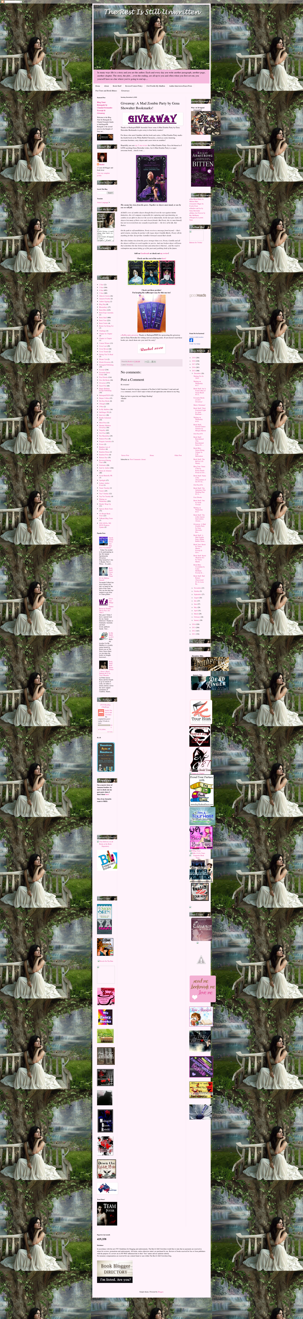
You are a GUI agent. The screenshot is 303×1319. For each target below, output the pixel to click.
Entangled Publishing (106, 365)
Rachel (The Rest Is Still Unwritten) (108, 712)
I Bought (102, 404)
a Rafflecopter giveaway (129, 335)
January (197, 620)
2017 (194, 364)
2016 (194, 367)
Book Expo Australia (106, 313)
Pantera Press (103, 439)
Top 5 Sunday (104, 493)
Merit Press (103, 422)
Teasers (101, 491)
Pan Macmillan (104, 436)
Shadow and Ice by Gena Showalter (196, 209)
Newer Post (125, 455)
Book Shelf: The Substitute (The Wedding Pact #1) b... (200, 491)
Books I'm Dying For (106, 326)
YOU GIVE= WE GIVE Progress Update (105, 525)
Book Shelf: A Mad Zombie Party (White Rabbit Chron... (200, 538)
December (197, 373)
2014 (194, 624)
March (196, 614)
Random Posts (104, 454)
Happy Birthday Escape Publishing (105, 389)
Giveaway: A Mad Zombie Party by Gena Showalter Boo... (200, 528)
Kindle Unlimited (105, 418)
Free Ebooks (103, 377)
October (197, 591)
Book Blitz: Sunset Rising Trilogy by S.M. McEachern (199, 452)
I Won (101, 406)
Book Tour (102, 320)
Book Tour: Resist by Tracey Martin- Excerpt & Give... (200, 548)
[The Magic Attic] (201, 971)
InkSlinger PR (104, 412)
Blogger (160, 1292)
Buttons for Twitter (195, 242)
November (197, 588)
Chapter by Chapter (105, 333)
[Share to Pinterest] (155, 361)
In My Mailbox (104, 409)
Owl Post (102, 433)
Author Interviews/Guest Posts (180, 86)
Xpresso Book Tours (106, 509)
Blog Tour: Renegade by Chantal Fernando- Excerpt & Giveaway (105, 108)
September (198, 594)
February (197, 617)
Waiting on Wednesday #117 (198, 383)
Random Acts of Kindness (104, 448)
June (195, 604)
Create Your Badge (194, 344)
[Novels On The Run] (105, 961)
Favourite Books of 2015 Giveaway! (199, 400)
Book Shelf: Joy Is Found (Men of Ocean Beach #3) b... (200, 391)
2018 (194, 361)
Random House (104, 452)
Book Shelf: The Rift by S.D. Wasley (199, 461)
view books (110, 732)
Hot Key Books (104, 401)
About (106, 86)
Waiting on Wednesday (103, 500)
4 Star (101, 290)
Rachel (101, 164)
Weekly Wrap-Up (105, 504)
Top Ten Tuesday (105, 496)
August (196, 598)
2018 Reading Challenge (105, 705)
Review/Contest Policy (134, 86)
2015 (194, 370)
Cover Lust (103, 346)
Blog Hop (102, 304)
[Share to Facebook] (152, 361)
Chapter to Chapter (105, 338)
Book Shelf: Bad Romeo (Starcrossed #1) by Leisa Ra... (199, 580)
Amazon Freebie (104, 298)
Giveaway (130, 365)
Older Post (178, 455)
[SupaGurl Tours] (199, 746)
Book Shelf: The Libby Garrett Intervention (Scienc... (199, 518)
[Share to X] (150, 361)
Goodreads (145, 253)
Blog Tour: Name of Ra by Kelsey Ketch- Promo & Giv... (200, 469)
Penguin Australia (105, 441)
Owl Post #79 (198, 434)
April (196, 610)
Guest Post (102, 386)
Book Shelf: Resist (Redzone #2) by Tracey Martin (200, 558)
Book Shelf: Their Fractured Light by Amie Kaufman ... (200, 411)
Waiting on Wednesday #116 (198, 419)
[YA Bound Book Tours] (201, 848)
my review (164, 253)
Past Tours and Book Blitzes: (106, 90)
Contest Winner (104, 343)
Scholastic (102, 465)
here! (107, 794)
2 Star (101, 284)
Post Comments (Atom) (138, 459)
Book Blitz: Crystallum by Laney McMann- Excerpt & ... (199, 569)
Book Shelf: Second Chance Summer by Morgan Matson (200, 427)
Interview (102, 415)
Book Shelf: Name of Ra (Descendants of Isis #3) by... (200, 479)
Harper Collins (104, 398)
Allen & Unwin (104, 296)
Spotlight (102, 480)
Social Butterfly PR (105, 475)
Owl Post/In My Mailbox (156, 86)
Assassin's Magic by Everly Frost (196, 205)
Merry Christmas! (199, 405)
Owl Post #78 (198, 485)
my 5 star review (141, 145)
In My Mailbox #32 (111, 635)
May (195, 607)
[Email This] (146, 361)
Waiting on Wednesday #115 (198, 510)
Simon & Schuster (105, 471)
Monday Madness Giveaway (105, 426)
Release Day (103, 457)
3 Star (101, 287)
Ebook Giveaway (105, 362)
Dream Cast (103, 359)
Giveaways (125, 90)
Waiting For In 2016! (198, 377)
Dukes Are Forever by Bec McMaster (197, 214)
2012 (194, 631)
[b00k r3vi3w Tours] (197, 853)
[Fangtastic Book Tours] (197, 858)
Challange (102, 331)
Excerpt (101, 370)
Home (97, 86)
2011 (194, 634)
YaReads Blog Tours (106, 518)
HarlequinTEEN (104, 395)
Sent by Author (104, 468)
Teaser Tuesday (104, 488)
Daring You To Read (106, 354)
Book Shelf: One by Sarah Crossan (199, 502)
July (195, 601)
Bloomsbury (103, 307)
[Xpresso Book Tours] (201, 771)
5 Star (101, 293)
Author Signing (104, 301)
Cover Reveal (103, 349)
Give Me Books (104, 380)
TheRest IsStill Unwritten (196, 337)
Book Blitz (102, 310)
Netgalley (102, 430)
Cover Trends (103, 351)
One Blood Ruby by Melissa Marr (196, 200)
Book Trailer (103, 323)
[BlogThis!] (148, 361)
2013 (194, 627)
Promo (101, 444)
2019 (194, 357)
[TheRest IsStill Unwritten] (191, 341)
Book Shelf (117, 86)
